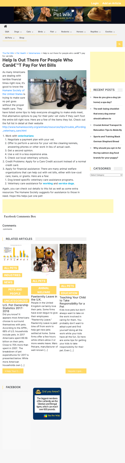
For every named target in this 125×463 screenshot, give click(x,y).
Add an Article (111, 3)
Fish (52, 32)
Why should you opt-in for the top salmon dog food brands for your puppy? (107, 153)
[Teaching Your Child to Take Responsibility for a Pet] (73, 261)
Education (69, 293)
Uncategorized (16, 300)
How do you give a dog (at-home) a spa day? (107, 99)
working (48, 183)
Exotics (108, 32)
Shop (21, 38)
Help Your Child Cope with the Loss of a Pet (14, 371)
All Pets (8, 38)
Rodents (65, 32)
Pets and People (15, 291)
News (8, 282)
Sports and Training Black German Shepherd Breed (106, 139)
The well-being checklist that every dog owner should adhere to (106, 113)
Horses (80, 32)
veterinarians (26, 135)
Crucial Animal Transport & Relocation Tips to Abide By (107, 127)
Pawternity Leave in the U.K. (44, 298)
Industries (12, 275)
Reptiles (94, 32)
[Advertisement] (57, 206)
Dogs (16, 32)
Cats (29, 32)
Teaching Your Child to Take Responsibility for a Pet (73, 302)
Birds (40, 32)
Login (95, 3)
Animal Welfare (43, 290)
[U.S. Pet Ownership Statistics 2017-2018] (16, 252)
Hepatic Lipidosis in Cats (77, 371)
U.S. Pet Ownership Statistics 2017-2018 (15, 308)
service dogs (66, 183)
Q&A (7, 32)
